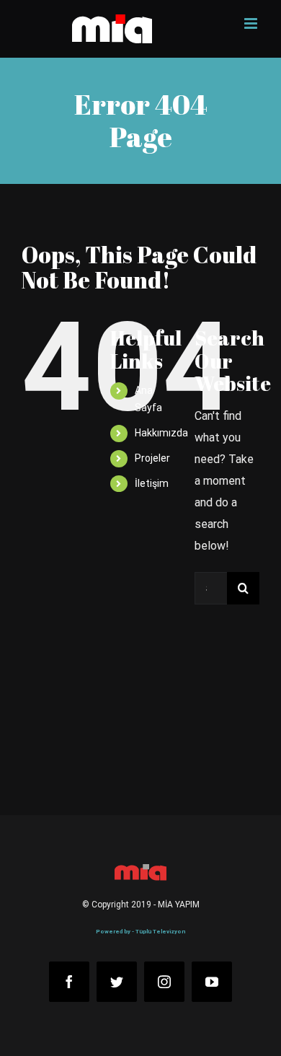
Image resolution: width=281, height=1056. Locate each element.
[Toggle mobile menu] (251, 23)
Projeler (152, 458)
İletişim (152, 483)
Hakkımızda (161, 433)
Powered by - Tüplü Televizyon (140, 931)
